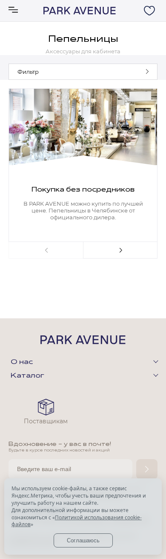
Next (120, 250)
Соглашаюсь (83, 540)
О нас (22, 362)
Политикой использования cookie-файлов (76, 521)
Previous (46, 250)
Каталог (27, 376)
